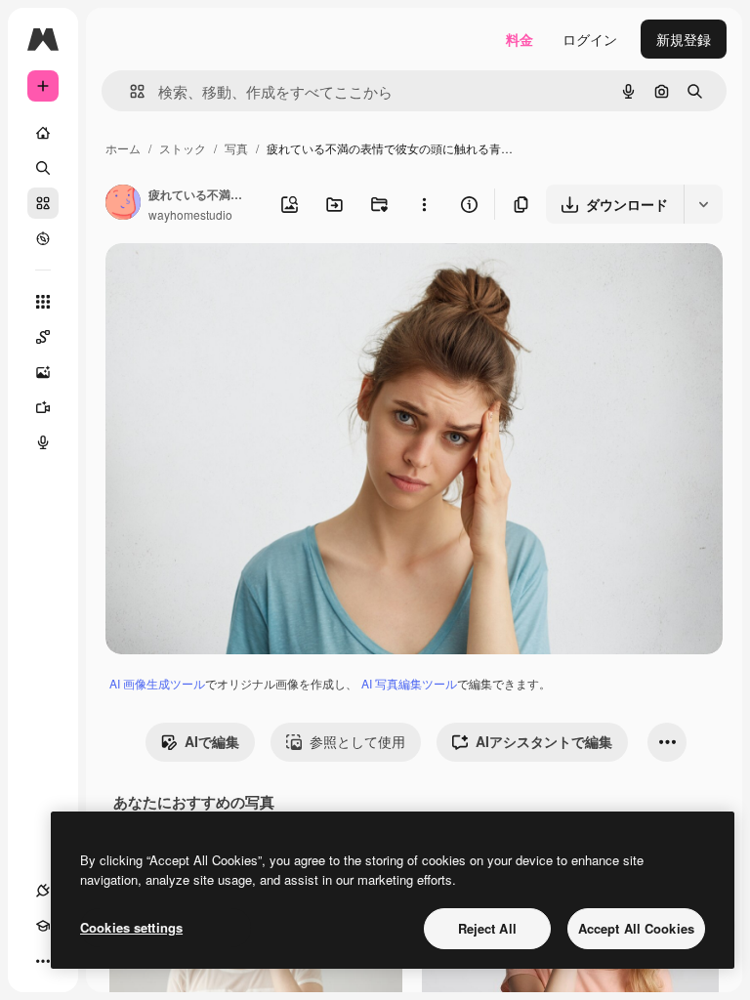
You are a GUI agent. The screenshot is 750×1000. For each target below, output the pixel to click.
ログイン (589, 39)
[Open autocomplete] (129, 91)
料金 (519, 39)
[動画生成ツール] (43, 407)
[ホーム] (43, 132)
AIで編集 (212, 741)
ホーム (123, 148)
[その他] (43, 961)
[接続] (43, 890)
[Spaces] (43, 337)
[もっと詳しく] (43, 238)
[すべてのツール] (43, 301)
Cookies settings (131, 927)
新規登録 (683, 39)
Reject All (487, 928)
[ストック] (43, 203)
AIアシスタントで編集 (544, 741)
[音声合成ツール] (43, 442)
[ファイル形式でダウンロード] (703, 204)
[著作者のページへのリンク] (123, 204)
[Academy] (43, 925)
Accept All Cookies (636, 928)
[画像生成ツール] (43, 372)
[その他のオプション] (423, 204)
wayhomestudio (190, 214)
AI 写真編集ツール (409, 683)
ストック (182, 148)
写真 (236, 148)
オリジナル (239, 281)
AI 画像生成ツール (157, 683)
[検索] (43, 168)
